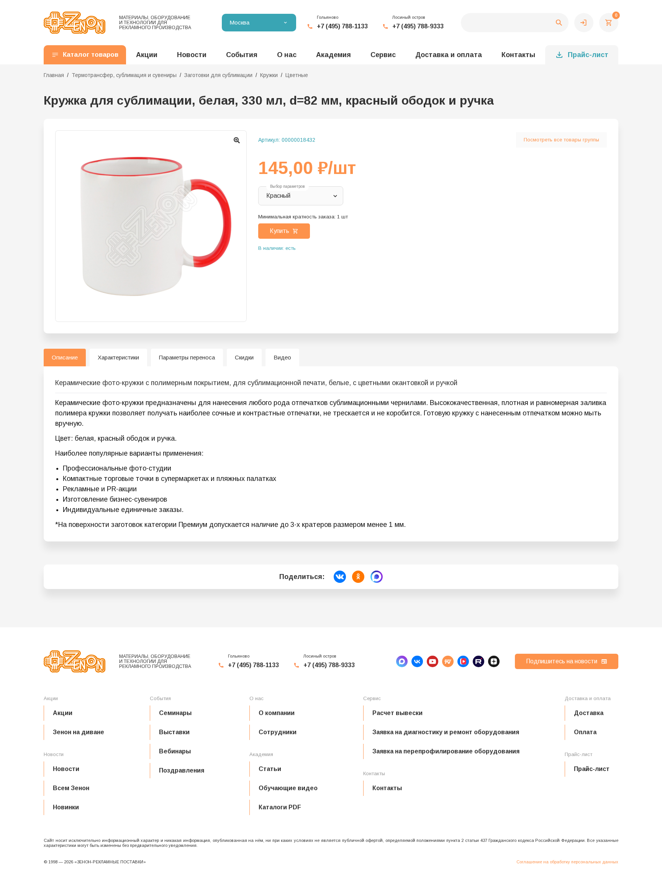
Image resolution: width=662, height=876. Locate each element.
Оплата (585, 732)
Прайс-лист (588, 55)
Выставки (174, 732)
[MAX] (402, 661)
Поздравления (181, 770)
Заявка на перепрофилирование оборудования (445, 751)
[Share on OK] (358, 577)
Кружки (269, 75)
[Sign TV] (448, 661)
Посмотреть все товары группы (561, 140)
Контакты (518, 55)
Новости (66, 769)
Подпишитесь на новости (561, 661)
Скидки (244, 357)
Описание (65, 357)
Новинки (66, 807)
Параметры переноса (187, 357)
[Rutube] (478, 661)
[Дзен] (494, 661)
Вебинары (175, 751)
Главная (54, 75)
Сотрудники (278, 732)
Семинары (175, 713)
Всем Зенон (71, 788)
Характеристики (118, 357)
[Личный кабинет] (583, 22)
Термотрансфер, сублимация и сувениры (124, 75)
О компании (277, 713)
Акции (62, 713)
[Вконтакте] (417, 661)
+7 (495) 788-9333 (418, 26)
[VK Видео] (463, 661)
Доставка (588, 713)
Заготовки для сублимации (218, 75)
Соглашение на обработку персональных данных (567, 862)
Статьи (270, 769)
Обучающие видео (288, 788)
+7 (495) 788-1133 (342, 26)
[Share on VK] (340, 577)
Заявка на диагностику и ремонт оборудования (445, 732)
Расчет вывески (397, 713)
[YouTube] (432, 661)
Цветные (296, 75)
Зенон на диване (78, 732)
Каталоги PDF (280, 807)
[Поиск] (515, 22)
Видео (282, 357)
